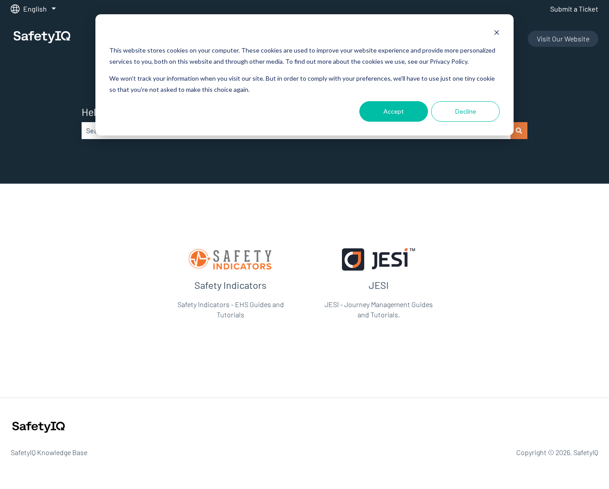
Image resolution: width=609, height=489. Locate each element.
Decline (465, 111)
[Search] (518, 130)
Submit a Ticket (574, 8)
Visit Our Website (563, 38)
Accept (393, 111)
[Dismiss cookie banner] (497, 33)
